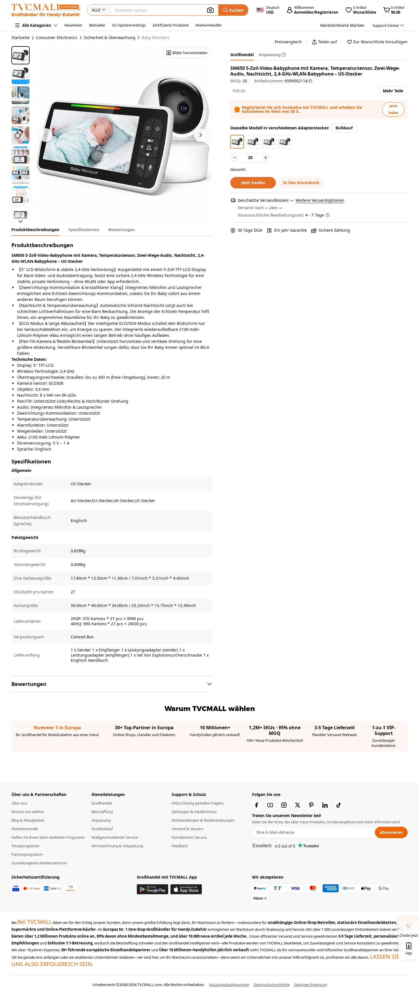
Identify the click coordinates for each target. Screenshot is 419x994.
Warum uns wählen (27, 811)
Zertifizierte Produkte (170, 25)
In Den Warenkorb (301, 182)
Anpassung (101, 820)
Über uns (19, 803)
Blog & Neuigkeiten (27, 820)
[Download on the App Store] (186, 889)
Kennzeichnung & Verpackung (117, 845)
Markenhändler (209, 25)
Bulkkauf (344, 128)
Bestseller (97, 25)
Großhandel (101, 803)
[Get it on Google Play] (152, 889)
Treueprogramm (25, 845)
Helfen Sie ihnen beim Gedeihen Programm (48, 837)
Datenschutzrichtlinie (272, 984)
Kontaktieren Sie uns (189, 837)
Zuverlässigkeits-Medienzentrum (39, 862)
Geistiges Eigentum (310, 984)
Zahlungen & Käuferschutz (194, 811)
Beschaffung (102, 811)
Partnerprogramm (27, 854)
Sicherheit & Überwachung (109, 38)
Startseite (20, 37)
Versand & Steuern (188, 828)
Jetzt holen (393, 109)
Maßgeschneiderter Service (114, 837)
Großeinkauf (102, 828)
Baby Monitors (155, 38)
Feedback (180, 845)
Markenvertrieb (24, 828)
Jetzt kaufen (253, 182)
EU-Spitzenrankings (129, 25)
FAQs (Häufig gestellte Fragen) (197, 803)
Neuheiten (73, 25)
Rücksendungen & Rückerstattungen (203, 820)
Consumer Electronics (57, 38)
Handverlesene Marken (342, 25)
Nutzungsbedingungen (229, 984)
